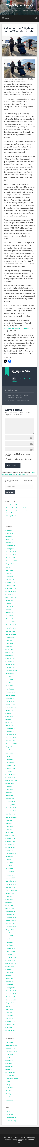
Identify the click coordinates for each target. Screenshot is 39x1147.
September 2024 (11, 597)
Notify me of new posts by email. (20, 459)
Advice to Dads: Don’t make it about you (18, 508)
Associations (10, 1042)
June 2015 (9, 936)
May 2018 (9, 829)
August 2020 (10, 747)
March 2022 (10, 689)
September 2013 (11, 1000)
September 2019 (11, 780)
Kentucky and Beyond (19, 4)
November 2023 (11, 628)
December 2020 (11, 735)
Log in (8, 1111)
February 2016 (10, 911)
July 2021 (9, 713)
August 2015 (10, 930)
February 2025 (10, 582)
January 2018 (10, 841)
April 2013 (9, 1015)
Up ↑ (19, 1143)
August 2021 (10, 710)
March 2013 (10, 1018)
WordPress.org (11, 1121)
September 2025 (11, 561)
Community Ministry (12, 1045)
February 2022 (10, 692)
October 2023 (10, 631)
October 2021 (10, 704)
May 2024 (9, 610)
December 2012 (11, 1027)
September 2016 (11, 890)
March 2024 (10, 616)
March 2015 (10, 945)
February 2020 (10, 765)
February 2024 (10, 619)
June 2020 (9, 753)
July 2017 (9, 859)
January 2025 (10, 585)
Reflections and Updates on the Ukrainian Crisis (19, 30)
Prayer (8, 1081)
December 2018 (11, 808)
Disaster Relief (10, 1048)
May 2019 (9, 792)
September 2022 (11, 671)
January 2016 (10, 914)
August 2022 (10, 674)
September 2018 (11, 817)
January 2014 (10, 988)
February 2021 (10, 728)
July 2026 (9, 530)
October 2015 (10, 924)
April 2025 (9, 576)
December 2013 (11, 991)
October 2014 (10, 960)
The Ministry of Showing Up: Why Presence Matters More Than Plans (19, 512)
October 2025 (10, 558)
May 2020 (9, 756)
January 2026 (10, 549)
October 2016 (10, 887)
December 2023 (11, 625)
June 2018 (9, 826)
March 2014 (10, 981)
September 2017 (11, 853)
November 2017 (11, 847)
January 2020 (10, 768)
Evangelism (9, 1054)
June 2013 (9, 1009)
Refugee (8, 1084)
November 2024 (11, 591)
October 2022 (10, 667)
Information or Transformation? (18, 401)
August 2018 (10, 820)
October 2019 (10, 777)
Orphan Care (10, 1075)
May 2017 (9, 866)
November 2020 (11, 738)
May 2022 (9, 683)
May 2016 (9, 902)
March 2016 (10, 908)
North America (10, 1072)
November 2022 (11, 664)
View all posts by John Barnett (21, 380)
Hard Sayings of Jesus (13, 519)
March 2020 (10, 762)
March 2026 (10, 542)
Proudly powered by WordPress (19, 1138)
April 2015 (9, 942)
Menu (7, 18)
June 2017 (9, 863)
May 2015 (9, 939)
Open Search (35, 18)
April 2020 (9, 759)
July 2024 (9, 603)
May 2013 (9, 1012)
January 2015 (10, 951)
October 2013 (10, 997)
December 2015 (11, 917)
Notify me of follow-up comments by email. (18, 455)
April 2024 (9, 612)
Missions (9, 1069)
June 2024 (9, 606)
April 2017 (9, 869)
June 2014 (9, 972)
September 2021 (11, 707)
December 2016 (11, 881)
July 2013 (9, 1006)
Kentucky (9, 1063)
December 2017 (11, 844)
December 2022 (11, 661)
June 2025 (9, 570)
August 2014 (10, 966)
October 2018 (10, 814)
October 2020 (10, 741)
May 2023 (9, 646)
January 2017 (10, 878)
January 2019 (10, 805)
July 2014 (9, 969)
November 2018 (11, 811)
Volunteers (9, 1100)
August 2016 (10, 893)
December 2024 (11, 588)
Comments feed (11, 1117)
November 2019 (11, 774)
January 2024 (10, 622)
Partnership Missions (12, 1078)
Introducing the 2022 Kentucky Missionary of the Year (18, 396)
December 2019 (11, 771)
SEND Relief (9, 1088)
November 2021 (11, 701)
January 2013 (10, 1024)
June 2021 (9, 716)
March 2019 (10, 798)
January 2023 (10, 658)
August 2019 (10, 783)
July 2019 (9, 786)
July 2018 (9, 823)
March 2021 (10, 725)
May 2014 (9, 975)
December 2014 (11, 954)
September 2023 (11, 634)
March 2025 (10, 579)
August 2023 (10, 637)
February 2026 (10, 545)
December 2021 (11, 698)
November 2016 (11, 884)
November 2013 (11, 994)
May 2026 (9, 536)
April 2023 (9, 649)
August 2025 (10, 564)
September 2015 (11, 927)
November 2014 (11, 957)
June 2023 (9, 643)
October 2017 (10, 850)
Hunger (8, 1057)
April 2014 (9, 978)
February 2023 (10, 655)
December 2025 (11, 552)
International (10, 1060)
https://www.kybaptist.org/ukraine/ (16, 328)
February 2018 (10, 838)
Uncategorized (10, 1097)
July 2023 (9, 640)
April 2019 (9, 796)
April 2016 (9, 905)
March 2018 (10, 835)
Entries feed (10, 1114)
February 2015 (10, 948)
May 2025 (9, 573)
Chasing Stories (11, 516)
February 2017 (10, 875)
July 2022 (9, 677)
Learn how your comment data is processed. (18, 473)
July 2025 (9, 567)
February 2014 (10, 984)
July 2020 (9, 750)
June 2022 (9, 680)
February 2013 (10, 1021)
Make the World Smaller (13, 505)
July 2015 (9, 933)
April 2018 (9, 832)
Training (8, 1094)
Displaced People (11, 1051)
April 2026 (9, 539)
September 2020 (11, 744)
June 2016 (9, 899)
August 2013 (10, 1003)
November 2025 (11, 555)
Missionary (9, 1066)
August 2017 (10, 856)
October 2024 (10, 594)
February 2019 (10, 802)
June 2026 (9, 533)
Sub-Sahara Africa (11, 1091)
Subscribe (10, 492)
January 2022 (10, 695)
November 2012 (11, 1030)
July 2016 (9, 896)
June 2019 (9, 789)
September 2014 (11, 963)
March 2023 (10, 652)
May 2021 (9, 719)
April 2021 (9, 722)
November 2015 (11, 920)
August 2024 (10, 600)
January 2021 (10, 731)
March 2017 (10, 872)
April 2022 (9, 686)
